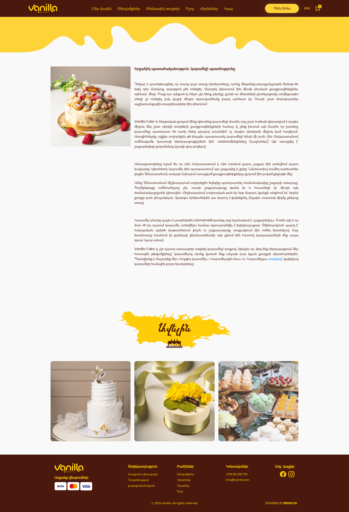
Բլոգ (190, 8)
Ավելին (90, 419)
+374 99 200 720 (236, 474)
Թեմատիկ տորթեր (163, 8)
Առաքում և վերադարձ (143, 474)
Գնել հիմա (282, 8)
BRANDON (290, 503)
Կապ (228, 8)
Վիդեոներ (209, 8)
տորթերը (275, 259)
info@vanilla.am (237, 480)
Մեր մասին (102, 8)
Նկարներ (183, 486)
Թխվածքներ (129, 8)
